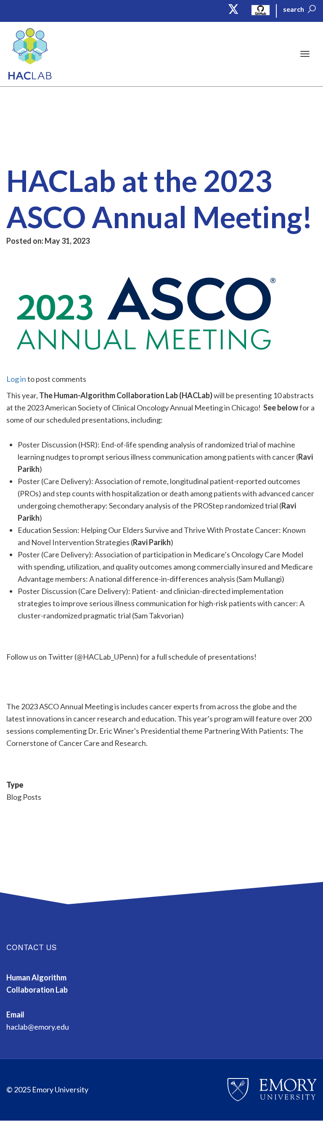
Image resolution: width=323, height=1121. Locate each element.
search (293, 9)
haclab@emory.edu (37, 1026)
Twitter (233, 9)
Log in (16, 378)
